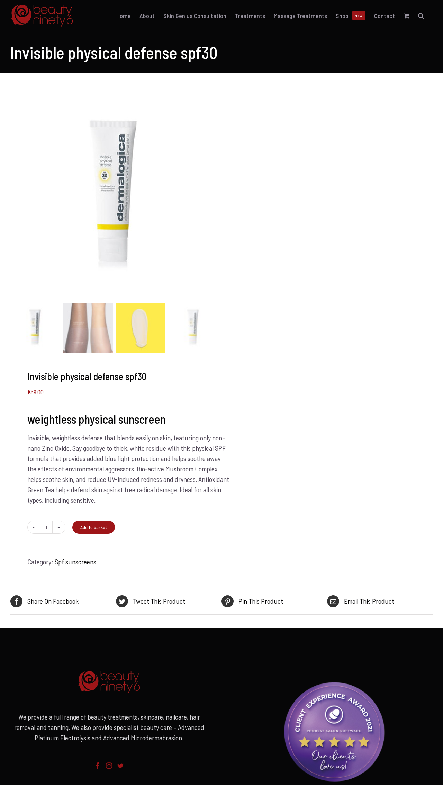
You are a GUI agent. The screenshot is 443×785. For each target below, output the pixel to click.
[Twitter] (120, 765)
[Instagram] (109, 765)
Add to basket (93, 527)
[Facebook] (97, 765)
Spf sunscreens (75, 561)
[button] (421, 15)
